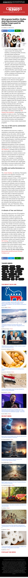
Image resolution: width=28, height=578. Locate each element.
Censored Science (12, 274)
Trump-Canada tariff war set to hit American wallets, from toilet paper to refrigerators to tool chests (14, 547)
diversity (12, 271)
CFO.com (20, 251)
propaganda (12, 266)
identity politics (18, 271)
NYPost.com (13, 251)
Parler (11, 30)
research (18, 266)
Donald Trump (5, 266)
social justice (12, 268)
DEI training (5, 241)
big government (20, 268)
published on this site (18, 570)
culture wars (4, 276)
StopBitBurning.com (7, 2)
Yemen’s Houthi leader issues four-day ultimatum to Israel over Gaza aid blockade (13, 390)
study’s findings (8, 173)
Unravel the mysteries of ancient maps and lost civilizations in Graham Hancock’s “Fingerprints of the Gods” (13, 325)
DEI (16, 279)
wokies (12, 279)
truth (8, 271)
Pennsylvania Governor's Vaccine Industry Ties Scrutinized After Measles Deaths (12, 460)
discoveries (4, 274)
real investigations (6, 279)
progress (20, 274)
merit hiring (21, 279)
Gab (18, 30)
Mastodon (5, 30)
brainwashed (11, 276)
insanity (3, 271)
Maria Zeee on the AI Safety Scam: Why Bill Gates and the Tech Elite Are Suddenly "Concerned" (14, 437)
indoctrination (5, 268)
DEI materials (5, 149)
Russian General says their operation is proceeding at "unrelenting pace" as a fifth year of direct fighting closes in (14, 526)
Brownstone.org (6, 251)
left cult (17, 276)
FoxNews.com (5, 253)
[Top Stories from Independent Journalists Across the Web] (14, 13)
